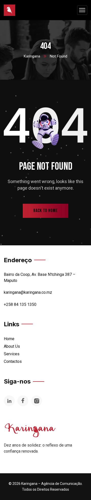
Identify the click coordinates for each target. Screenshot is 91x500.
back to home (45, 210)
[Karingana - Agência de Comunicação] (9, 10)
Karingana (32, 56)
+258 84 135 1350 (20, 304)
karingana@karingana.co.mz (28, 292)
